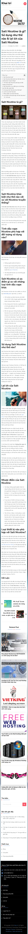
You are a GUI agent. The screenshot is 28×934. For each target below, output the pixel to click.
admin (23, 46)
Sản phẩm (5, 852)
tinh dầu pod (7, 293)
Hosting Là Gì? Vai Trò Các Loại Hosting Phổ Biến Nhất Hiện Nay (13, 681)
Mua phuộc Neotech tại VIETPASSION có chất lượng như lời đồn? (13, 654)
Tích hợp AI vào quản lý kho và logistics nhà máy (14, 828)
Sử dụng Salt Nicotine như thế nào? (13, 90)
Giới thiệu (5, 890)
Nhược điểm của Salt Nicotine (11, 93)
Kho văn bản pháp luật (8, 914)
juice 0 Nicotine (14, 270)
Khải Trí (19, 62)
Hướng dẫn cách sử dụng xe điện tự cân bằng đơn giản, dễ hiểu (13, 788)
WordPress (9, 931)
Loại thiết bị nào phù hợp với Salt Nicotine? (15, 95)
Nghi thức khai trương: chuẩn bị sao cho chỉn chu (14, 823)
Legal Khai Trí (6, 911)
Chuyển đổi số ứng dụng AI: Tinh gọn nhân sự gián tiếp (14, 833)
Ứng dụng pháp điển (8, 856)
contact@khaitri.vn (8, 873)
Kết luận (8, 97)
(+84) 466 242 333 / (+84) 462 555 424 (15, 870)
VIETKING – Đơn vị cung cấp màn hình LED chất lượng (13, 708)
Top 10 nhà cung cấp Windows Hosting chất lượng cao (13, 761)
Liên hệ (5, 901)
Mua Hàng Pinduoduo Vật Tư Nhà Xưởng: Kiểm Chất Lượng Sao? (13, 817)
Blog (2, 28)
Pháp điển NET (7, 918)
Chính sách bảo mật (17, 931)
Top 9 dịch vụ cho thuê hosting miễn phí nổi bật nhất (13, 734)
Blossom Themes (10, 929)
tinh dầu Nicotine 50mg (7, 544)
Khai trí (6, 3)
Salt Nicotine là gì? (8, 77)
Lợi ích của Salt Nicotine (10, 92)
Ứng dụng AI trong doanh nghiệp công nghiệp (14, 838)
